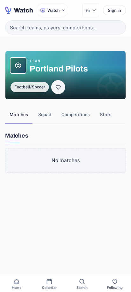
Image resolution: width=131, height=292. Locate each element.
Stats (105, 114)
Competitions (75, 114)
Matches (19, 114)
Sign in (114, 10)
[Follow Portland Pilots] (58, 87)
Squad (44, 114)
